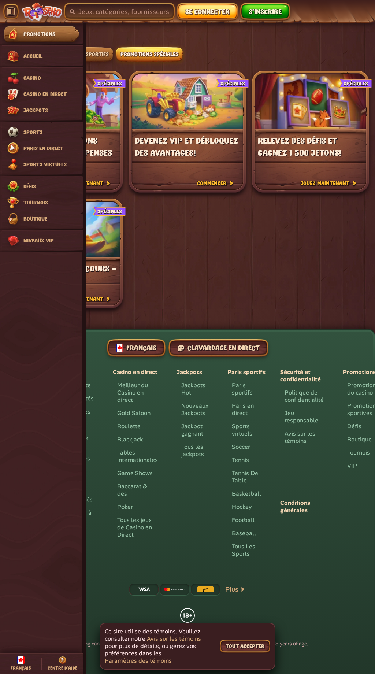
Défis (354, 426)
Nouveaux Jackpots (194, 409)
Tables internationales (137, 456)
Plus (231, 589)
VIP (352, 466)
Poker (125, 507)
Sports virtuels (242, 429)
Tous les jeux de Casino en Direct (134, 527)
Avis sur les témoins (300, 437)
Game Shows (135, 473)
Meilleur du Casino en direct (132, 392)
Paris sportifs (242, 388)
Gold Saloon (134, 413)
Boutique (359, 439)
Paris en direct (243, 409)
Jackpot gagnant (192, 429)
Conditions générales (295, 506)
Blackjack (130, 439)
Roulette (129, 426)
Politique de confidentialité (304, 396)
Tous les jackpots (192, 450)
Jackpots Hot (193, 388)
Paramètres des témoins (138, 661)
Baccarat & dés (132, 489)
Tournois (358, 452)
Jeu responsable (301, 416)
